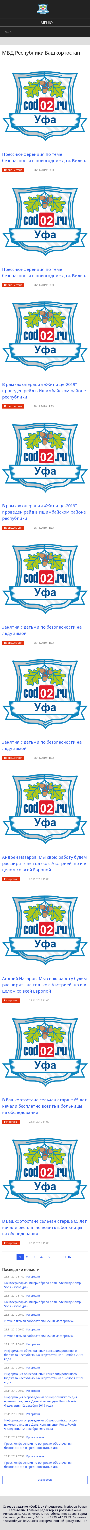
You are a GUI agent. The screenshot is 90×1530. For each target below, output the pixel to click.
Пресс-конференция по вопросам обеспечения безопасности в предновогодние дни (38, 1446)
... (56, 1257)
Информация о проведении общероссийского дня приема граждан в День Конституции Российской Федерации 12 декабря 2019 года (40, 1401)
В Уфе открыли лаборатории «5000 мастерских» (39, 1321)
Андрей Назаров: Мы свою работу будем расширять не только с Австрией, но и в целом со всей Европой (44, 863)
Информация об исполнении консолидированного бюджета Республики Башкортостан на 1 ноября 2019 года (43, 1355)
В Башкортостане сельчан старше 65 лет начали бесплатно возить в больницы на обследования (44, 1106)
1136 (67, 1257)
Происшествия (13, 170)
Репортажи (11, 879)
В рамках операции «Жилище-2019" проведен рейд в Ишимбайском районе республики (44, 391)
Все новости (45, 1479)
